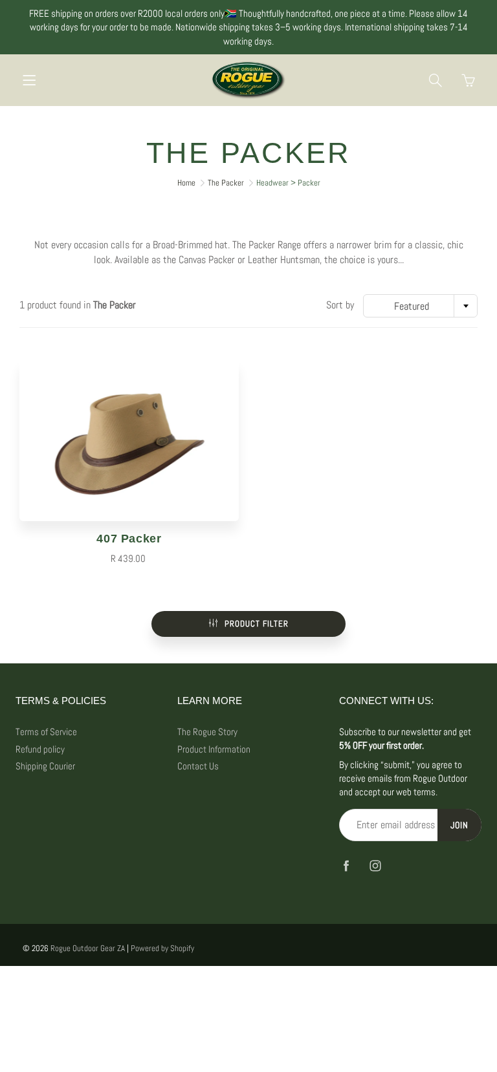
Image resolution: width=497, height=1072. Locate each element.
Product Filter (257, 623)
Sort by (340, 305)
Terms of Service (46, 732)
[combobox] (420, 305)
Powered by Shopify (162, 948)
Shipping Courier (45, 766)
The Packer (226, 182)
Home (186, 182)
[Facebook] (346, 865)
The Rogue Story (207, 732)
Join (459, 825)
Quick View (129, 440)
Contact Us (198, 766)
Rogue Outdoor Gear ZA (87, 948)
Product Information (213, 749)
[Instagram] (375, 865)
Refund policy (40, 749)
